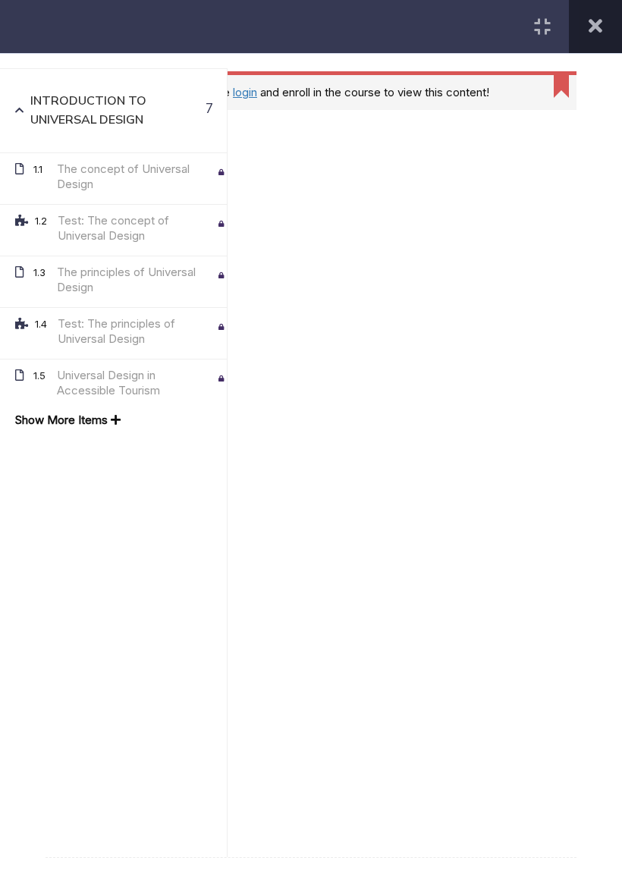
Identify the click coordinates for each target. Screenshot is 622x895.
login (245, 92)
